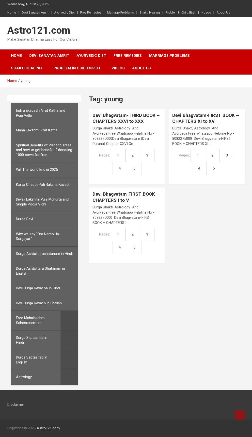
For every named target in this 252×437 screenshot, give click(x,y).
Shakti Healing (150, 12)
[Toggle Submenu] (69, 320)
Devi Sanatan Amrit (35, 12)
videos (206, 12)
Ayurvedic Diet (64, 12)
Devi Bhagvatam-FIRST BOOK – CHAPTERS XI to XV (205, 118)
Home (11, 12)
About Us (223, 12)
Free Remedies (90, 12)
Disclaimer (15, 404)
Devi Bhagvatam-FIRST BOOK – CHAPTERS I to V (126, 197)
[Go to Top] (240, 415)
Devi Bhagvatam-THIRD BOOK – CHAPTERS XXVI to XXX (126, 118)
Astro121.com (38, 30)
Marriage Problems (120, 12)
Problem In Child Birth (181, 12)
